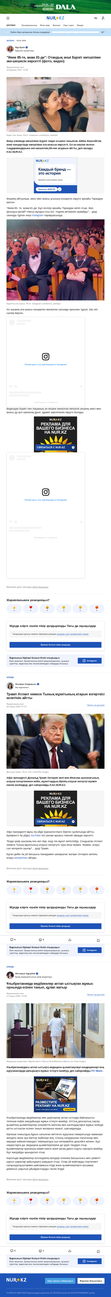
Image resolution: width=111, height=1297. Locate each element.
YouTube (35, 835)
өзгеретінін (21, 857)
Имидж (80, 25)
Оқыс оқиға (68, 25)
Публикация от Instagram (46, 402)
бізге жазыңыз (40, 587)
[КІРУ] (103, 18)
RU (95, 18)
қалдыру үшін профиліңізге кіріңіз (72, 634)
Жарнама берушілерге (91, 1281)
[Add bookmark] (98, 940)
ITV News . (97, 1070)
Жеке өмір (45, 25)
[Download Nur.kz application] (55, 7)
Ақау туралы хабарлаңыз (60, 1281)
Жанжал (56, 25)
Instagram (37, 215)
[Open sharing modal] (70, 940)
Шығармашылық (29, 25)
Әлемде (10, 677)
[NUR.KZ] (55, 18)
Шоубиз (11, 25)
